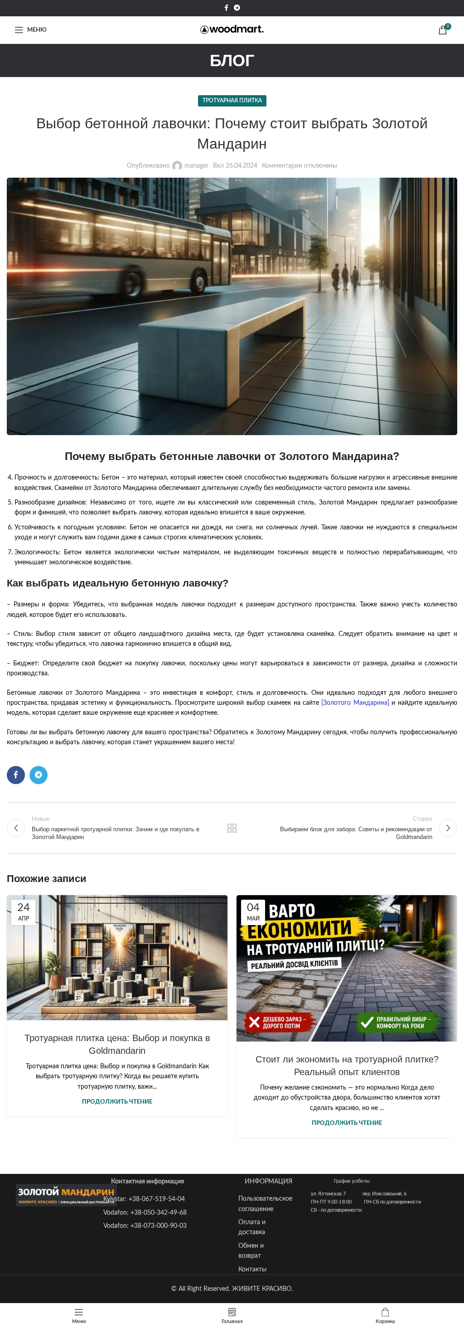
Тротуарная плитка (232, 100)
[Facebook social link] (226, 8)
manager (196, 166)
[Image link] (66, 1195)
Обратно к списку (232, 828)
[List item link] (146, 1199)
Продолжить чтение (117, 1102)
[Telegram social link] (237, 8)
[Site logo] (232, 29)
